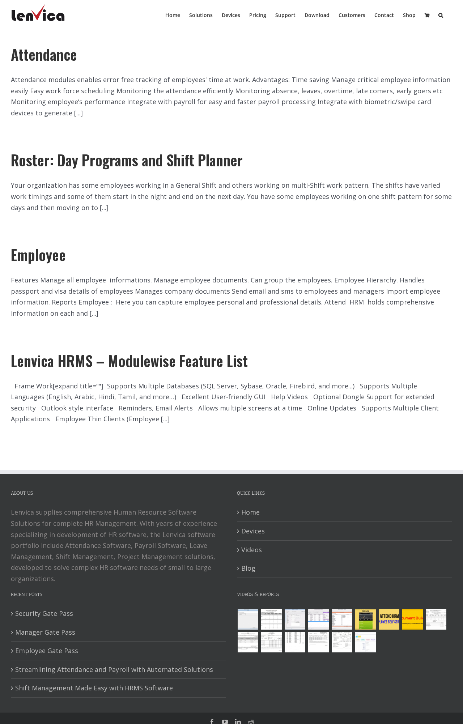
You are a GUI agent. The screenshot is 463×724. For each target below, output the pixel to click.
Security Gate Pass (44, 613)
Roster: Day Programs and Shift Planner (127, 160)
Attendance (44, 54)
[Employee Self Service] (389, 619)
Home (250, 512)
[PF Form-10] (248, 642)
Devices (253, 531)
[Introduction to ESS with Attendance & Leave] (365, 619)
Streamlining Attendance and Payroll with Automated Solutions (114, 669)
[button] (440, 14)
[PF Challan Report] (342, 642)
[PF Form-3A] (318, 642)
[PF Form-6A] (271, 642)
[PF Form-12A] (436, 619)
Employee (38, 254)
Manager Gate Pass (45, 632)
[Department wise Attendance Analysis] (271, 619)
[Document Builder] (412, 619)
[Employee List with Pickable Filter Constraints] (342, 619)
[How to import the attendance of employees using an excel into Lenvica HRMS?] (248, 619)
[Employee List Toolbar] (318, 619)
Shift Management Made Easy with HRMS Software (94, 687)
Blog (248, 568)
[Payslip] (365, 642)
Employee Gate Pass (46, 650)
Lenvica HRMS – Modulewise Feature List (129, 360)
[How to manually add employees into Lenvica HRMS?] (295, 619)
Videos (251, 549)
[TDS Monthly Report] (295, 642)
